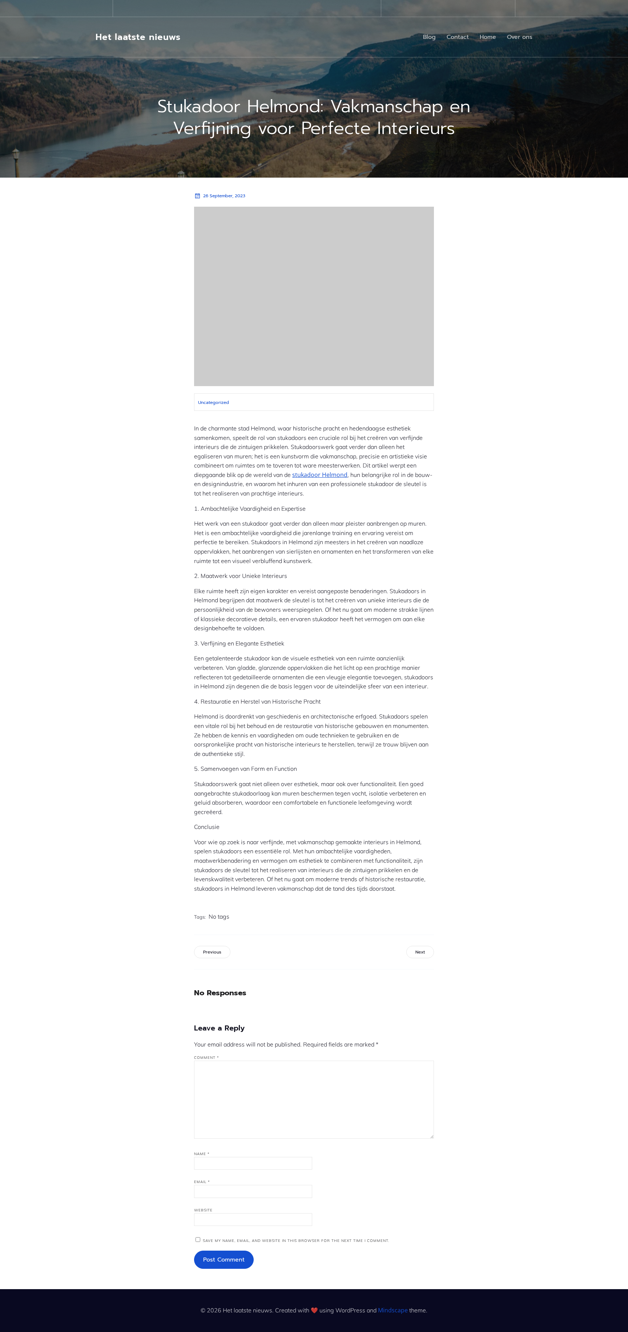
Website (203, 1210)
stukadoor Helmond (319, 475)
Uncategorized (213, 402)
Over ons (519, 37)
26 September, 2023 (224, 196)
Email (202, 1181)
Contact (458, 37)
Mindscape (393, 1310)
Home (488, 37)
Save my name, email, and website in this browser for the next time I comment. (296, 1240)
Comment (206, 1057)
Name (202, 1153)
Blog (429, 37)
